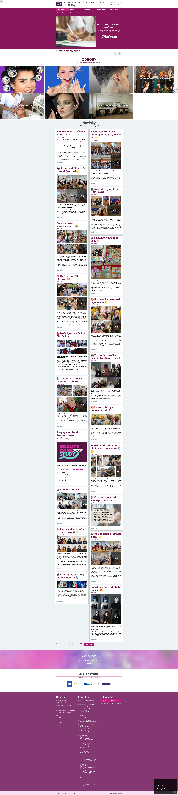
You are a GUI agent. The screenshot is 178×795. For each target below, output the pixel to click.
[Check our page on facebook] (115, 53)
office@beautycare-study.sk (87, 704)
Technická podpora (63, 703)
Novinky (60, 722)
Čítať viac (109, 37)
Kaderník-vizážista (66, 105)
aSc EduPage (118, 793)
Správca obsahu (62, 700)
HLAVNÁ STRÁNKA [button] (60, 9)
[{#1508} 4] (97, 684)
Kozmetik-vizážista (22, 105)
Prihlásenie (119, 4)
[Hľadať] (121, 2)
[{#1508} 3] (88, 684)
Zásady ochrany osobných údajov (67, 710)
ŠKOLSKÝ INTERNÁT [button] (74, 13)
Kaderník (22, 78)
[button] (111, 5)
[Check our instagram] (119, 53)
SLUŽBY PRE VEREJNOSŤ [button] (88, 13)
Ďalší (81, 643)
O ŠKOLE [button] (72, 9)
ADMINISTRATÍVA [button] (86, 9)
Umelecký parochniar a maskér (156, 78)
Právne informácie (63, 707)
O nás (59, 717)
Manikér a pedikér (66, 78)
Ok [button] (174, 791)
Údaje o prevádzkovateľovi (65, 712)
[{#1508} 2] (78, 684)
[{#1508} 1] (69, 684)
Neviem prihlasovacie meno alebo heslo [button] (111, 703)
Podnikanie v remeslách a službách (111, 105)
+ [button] (106, 5)
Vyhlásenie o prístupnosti (64, 705)
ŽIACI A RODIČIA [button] (60, 13)
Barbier (111, 78)
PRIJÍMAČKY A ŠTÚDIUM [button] (101, 9)
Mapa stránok (61, 715)
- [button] (109, 5)
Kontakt (60, 720)
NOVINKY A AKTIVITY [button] (114, 9)
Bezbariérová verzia (62, 793)
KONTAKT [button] (98, 13)
